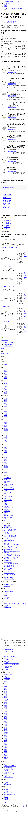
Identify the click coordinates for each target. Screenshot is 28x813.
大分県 (5, 463)
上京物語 (6, 669)
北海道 (5, 364)
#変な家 (6, 532)
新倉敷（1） (8, 201)
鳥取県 (5, 440)
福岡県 (5, 457)
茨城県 (5, 389)
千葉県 (5, 386)
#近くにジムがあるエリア (10, 548)
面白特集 (6, 775)
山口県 (5, 441)
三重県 (5, 416)
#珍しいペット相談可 (9, 22)
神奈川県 (6, 385)
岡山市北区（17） (8, 220)
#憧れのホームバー (9, 568)
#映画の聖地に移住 (9, 566)
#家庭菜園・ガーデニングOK (11, 544)
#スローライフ (7, 538)
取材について (7, 661)
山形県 (5, 376)
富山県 (5, 404)
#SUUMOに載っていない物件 (11, 557)
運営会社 (6, 789)
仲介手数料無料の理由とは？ (11, 663)
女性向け (6, 490)
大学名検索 (7, 678)
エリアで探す (7, 3)
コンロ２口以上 (8, 500)
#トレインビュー (8, 571)
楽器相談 (6, 512)
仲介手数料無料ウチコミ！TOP (12, 2)
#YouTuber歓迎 (7, 560)
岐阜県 (5, 415)
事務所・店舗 (7, 501)
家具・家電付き (8, 517)
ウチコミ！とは (8, 658)
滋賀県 (5, 426)
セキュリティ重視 (8, 515)
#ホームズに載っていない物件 (12, 555)
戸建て (5, 503)
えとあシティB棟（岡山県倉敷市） (13, 8)
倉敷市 (5, 6)
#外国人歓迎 (7, 526)
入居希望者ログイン (9, 344)
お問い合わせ (7, 784)
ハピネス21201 (5, 306)
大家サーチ (7, 586)
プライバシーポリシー (10, 792)
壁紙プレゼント (8, 487)
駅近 (5, 493)
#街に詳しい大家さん (9, 541)
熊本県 (5, 462)
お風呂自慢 (7, 511)
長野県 (5, 400)
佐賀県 (5, 459)
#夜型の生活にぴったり (10, 565)
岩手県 (5, 371)
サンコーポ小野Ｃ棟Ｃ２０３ (9, 247)
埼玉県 (5, 388)
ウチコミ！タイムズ (9, 764)
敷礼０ (5, 482)
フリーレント (7, 479)
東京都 (5, 383)
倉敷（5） (7, 198)
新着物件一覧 (7, 681)
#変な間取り (7, 533)
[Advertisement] (14, 623)
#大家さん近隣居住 (9, 540)
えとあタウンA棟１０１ (7, 266)
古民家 (5, 504)
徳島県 (5, 452)
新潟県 (5, 403)
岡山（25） (7, 195)
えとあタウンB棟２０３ (7, 286)
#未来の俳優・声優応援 (10, 537)
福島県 (5, 378)
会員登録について (8, 660)
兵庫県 (5, 423)
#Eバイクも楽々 (8, 562)
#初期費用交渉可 (8, 527)
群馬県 (5, 393)
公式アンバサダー (8, 777)
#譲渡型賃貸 (7, 570)
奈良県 (5, 428)
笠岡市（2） (7, 228)
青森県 (5, 370)
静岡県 (5, 413)
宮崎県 (5, 465)
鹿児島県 (6, 467)
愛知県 (5, 411)
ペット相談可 (7, 478)
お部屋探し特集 (8, 674)
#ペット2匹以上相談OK (10, 21)
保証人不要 (7, 485)
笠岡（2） (7, 207)
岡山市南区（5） (8, 225)
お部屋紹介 (7, 679)
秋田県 (5, 373)
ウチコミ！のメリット (7, 353)
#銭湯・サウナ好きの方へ (10, 543)
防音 (5, 514)
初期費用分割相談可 (9, 484)
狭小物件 (6, 520)
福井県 (5, 406)
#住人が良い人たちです (10, 559)
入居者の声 (7, 667)
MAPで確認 (12, 72)
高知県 (5, 450)
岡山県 (5, 5)
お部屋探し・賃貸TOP (9, 656)
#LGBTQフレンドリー (9, 574)
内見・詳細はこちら (25, 256)
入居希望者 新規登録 (9, 342)
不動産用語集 (7, 772)
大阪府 (5, 422)
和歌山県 (6, 430)
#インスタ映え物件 (9, 546)
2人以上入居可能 (8, 496)
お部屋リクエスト (8, 584)
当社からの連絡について (10, 794)
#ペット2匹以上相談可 (10, 530)
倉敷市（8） (7, 227)
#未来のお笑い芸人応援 (10, 535)
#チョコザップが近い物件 (10, 554)
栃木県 (5, 391)
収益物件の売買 (8, 767)
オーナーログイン (8, 346)
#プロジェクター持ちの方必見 (12, 563)
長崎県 (5, 460)
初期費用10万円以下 (9, 507)
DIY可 (5, 518)
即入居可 (6, 509)
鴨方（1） (7, 204)
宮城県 (5, 374)
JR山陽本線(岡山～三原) (9, 187)
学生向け (6, 498)
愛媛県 (5, 447)
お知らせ (6, 770)
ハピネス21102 (5, 321)
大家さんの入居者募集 (10, 766)
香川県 (5, 448)
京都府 (5, 425)
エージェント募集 (8, 769)
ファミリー (7, 495)
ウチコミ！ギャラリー (10, 773)
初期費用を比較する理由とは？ (12, 664)
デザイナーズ (7, 492)
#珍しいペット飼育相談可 (10, 529)
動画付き (6, 506)
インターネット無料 (9, 489)
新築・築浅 (7, 481)
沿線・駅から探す (8, 577)
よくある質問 (7, 782)
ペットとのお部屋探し (10, 666)
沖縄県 (5, 472)
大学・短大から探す (9, 579)
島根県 (5, 438)
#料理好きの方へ (8, 549)
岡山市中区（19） (8, 222)
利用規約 (6, 791)
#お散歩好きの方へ (9, 573)
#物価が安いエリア (9, 552)
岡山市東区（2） (8, 223)
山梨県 (5, 398)
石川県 (5, 401)
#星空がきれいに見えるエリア (12, 551)
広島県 (5, 437)
